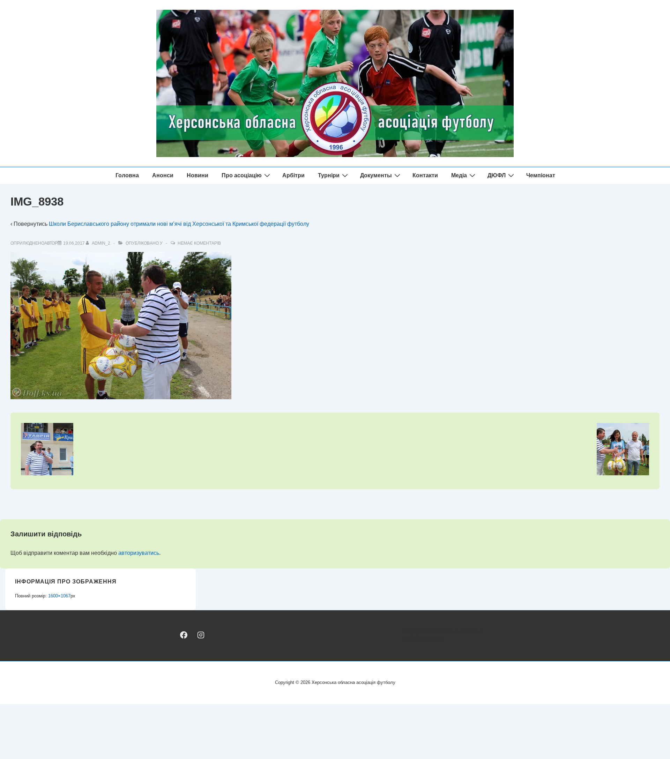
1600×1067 (59, 595)
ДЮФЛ (496, 175)
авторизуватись (138, 553)
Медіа (459, 175)
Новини (197, 175)
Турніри (329, 175)
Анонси (162, 175)
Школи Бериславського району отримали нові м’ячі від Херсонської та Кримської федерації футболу (179, 224)
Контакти (425, 175)
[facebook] (183, 635)
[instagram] (200, 635)
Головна (127, 175)
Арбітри (293, 175)
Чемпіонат (540, 175)
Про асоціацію (242, 175)
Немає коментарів (199, 243)
